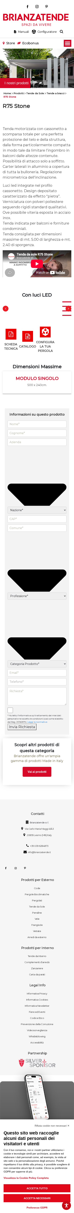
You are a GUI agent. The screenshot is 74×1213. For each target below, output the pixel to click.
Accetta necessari (37, 1198)
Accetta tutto (37, 1188)
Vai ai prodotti (37, 771)
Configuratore (47, 31)
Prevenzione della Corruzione (37, 1024)
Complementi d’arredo (37, 962)
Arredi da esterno (37, 937)
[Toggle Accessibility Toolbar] (66, 1205)
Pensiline (37, 912)
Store (10, 43)
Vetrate (37, 931)
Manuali (23, 31)
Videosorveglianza (37, 1030)
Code (37, 888)
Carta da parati (37, 974)
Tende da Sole (37, 906)
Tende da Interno (37, 956)
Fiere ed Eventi (37, 1011)
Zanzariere (37, 968)
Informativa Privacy (37, 993)
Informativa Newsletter (37, 1005)
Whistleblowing (37, 1036)
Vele (37, 918)
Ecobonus (30, 43)
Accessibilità (37, 1042)
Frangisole (37, 924)
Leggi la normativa (37, 722)
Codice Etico (37, 1018)
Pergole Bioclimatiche (37, 894)
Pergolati (37, 900)
